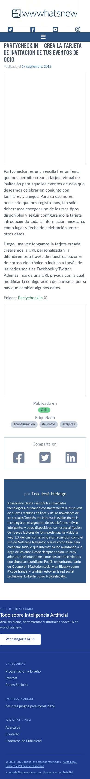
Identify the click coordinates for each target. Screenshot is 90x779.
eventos (49, 424)
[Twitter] (12, 29)
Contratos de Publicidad (24, 741)
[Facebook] (34, 29)
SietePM (68, 772)
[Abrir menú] (45, 37)
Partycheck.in (30, 298)
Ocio (44, 410)
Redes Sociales (17, 685)
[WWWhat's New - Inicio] (45, 13)
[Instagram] (79, 29)
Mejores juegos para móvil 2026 (30, 706)
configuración (25, 424)
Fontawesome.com (29, 772)
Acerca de (13, 727)
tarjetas (69, 424)
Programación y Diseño (23, 671)
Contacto (12, 734)
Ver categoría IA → (20, 639)
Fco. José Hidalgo (49, 494)
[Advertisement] (45, 118)
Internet (11, 678)
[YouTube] (57, 29)
